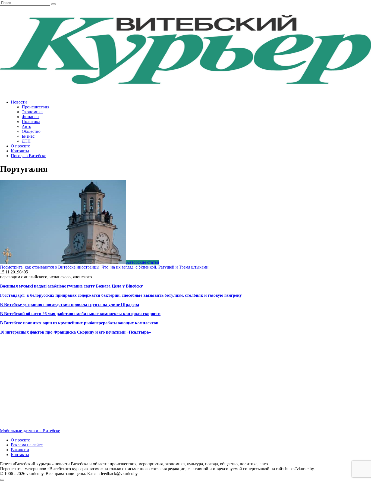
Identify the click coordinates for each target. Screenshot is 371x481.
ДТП (26, 141)
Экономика (32, 111)
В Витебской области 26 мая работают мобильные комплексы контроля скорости (80, 313)
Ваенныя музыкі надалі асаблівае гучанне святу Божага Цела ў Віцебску (71, 286)
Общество (31, 131)
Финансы (30, 116)
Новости (19, 102)
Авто (26, 126)
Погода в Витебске (28, 155)
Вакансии (20, 449)
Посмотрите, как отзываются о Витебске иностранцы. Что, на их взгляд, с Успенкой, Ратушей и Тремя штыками (104, 267)
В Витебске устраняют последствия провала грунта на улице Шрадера (69, 304)
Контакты (20, 151)
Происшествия (35, 107)
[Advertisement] (163, 386)
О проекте (20, 146)
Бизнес (28, 136)
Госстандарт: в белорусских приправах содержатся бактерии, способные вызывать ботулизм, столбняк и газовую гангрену (121, 295)
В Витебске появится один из (28, 323)
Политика (31, 121)
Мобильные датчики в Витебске (30, 430)
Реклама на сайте (27, 445)
